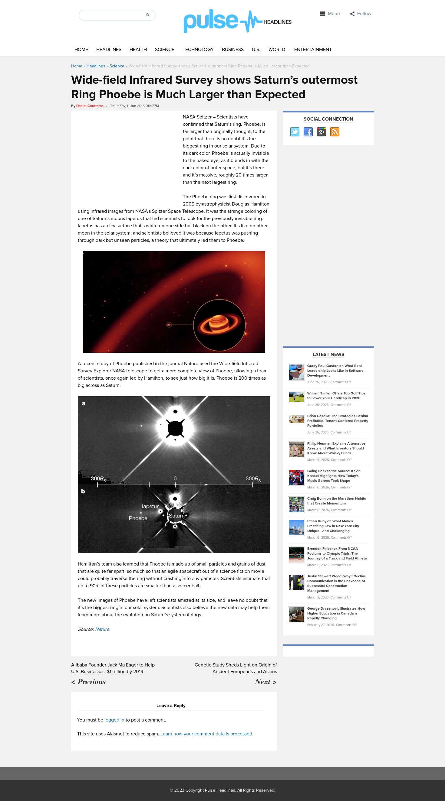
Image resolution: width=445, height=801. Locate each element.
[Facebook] (308, 132)
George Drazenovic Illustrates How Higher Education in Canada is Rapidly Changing (336, 613)
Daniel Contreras (90, 106)
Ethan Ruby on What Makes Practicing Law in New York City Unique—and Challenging (333, 526)
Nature (102, 629)
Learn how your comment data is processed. (206, 734)
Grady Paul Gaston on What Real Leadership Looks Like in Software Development (335, 371)
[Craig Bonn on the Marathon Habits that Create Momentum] (296, 504)
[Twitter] (294, 132)
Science (164, 50)
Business (233, 50)
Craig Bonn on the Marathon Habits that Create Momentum (336, 501)
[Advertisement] (129, 155)
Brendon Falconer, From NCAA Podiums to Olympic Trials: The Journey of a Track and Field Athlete (337, 553)
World (277, 50)
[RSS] (334, 132)
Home (81, 50)
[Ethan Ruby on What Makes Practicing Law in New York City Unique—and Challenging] (296, 527)
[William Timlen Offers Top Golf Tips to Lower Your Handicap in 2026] (296, 396)
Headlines (108, 50)
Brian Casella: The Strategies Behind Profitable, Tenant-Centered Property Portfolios (337, 421)
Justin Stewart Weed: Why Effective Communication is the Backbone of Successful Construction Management (336, 583)
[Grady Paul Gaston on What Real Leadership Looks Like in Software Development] (296, 371)
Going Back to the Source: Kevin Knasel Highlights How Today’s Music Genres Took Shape (334, 476)
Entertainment (313, 50)
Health (138, 50)
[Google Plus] (321, 132)
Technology (198, 50)
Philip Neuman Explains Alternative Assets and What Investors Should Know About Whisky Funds (336, 448)
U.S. (256, 50)
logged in (114, 720)
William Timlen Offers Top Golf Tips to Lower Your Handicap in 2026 (336, 395)
